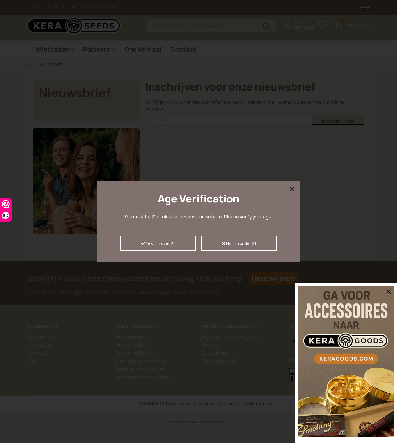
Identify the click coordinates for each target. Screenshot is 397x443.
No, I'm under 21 (240, 243)
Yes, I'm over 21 (160, 243)
